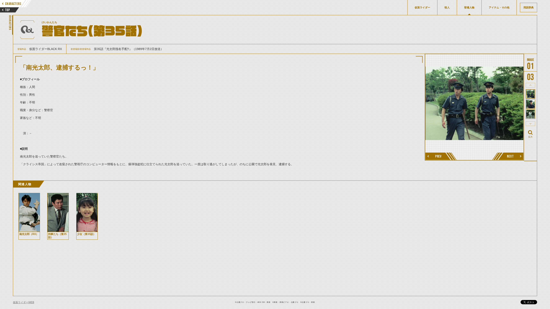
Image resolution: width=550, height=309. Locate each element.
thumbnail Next (530, 123)
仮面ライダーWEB (23, 302)
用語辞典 (528, 7)
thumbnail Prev (530, 85)
